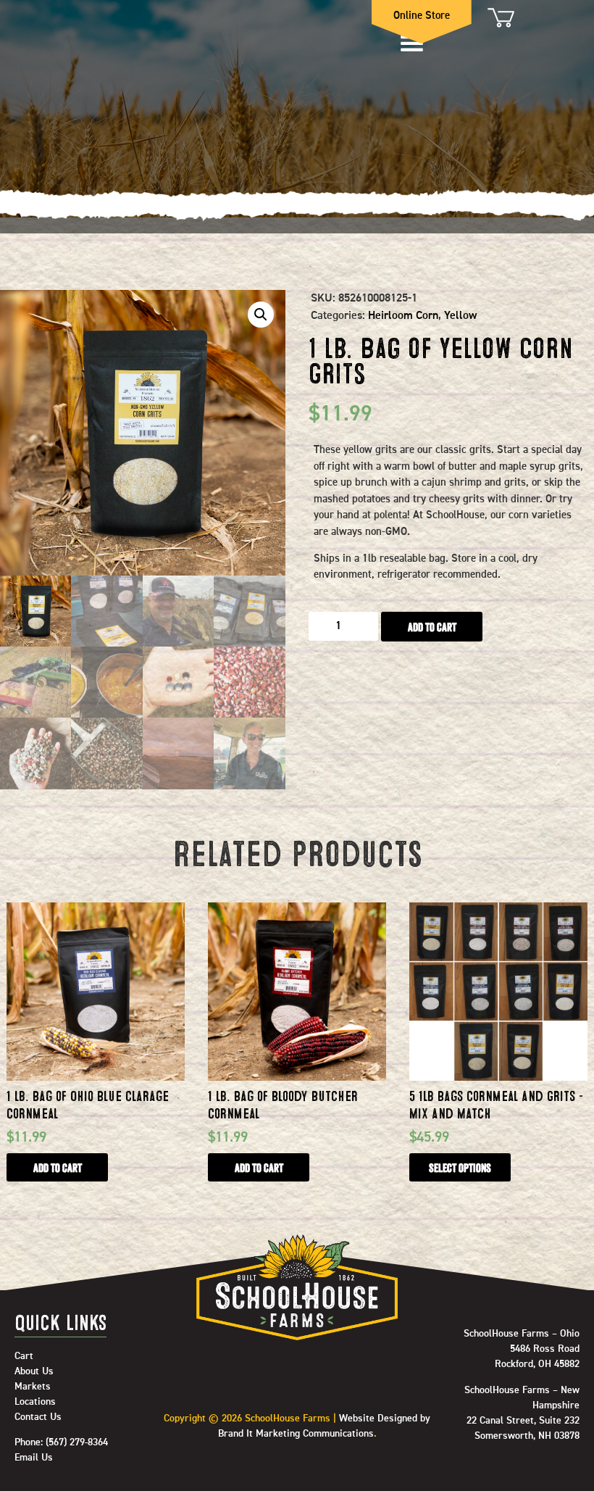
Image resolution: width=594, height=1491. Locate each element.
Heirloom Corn (403, 316)
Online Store (421, 15)
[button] (261, 315)
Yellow (460, 316)
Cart (499, 17)
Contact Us (38, 1417)
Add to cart (432, 627)
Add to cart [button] (57, 1167)
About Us (34, 1371)
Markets (32, 1387)
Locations (35, 1402)
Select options (460, 1167)
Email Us (33, 1458)
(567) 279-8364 (77, 1442)
